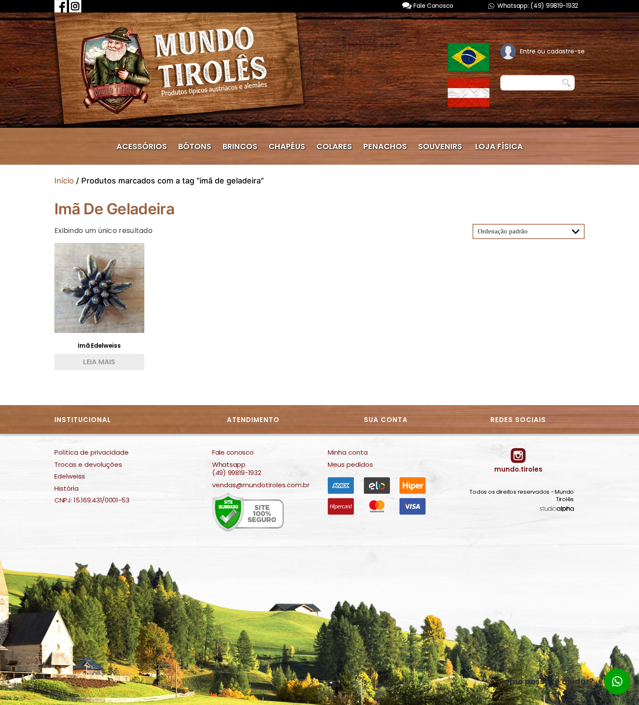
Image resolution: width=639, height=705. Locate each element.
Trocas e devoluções (88, 464)
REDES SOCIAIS (518, 419)
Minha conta (348, 452)
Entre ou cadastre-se (552, 51)
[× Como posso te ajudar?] (617, 681)
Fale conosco (232, 452)
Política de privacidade (91, 452)
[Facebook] (60, 6)
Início (64, 180)
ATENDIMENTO (253, 419)
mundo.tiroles (518, 469)
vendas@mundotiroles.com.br (261, 485)
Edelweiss (69, 476)
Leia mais (99, 362)
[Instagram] (75, 6)
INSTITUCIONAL (82, 419)
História (66, 488)
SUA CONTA (386, 419)
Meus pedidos (350, 464)
